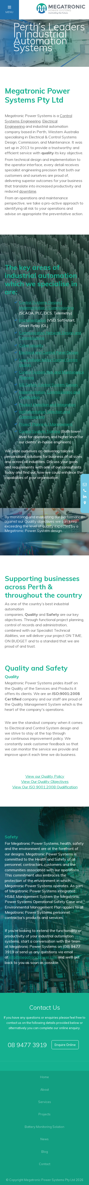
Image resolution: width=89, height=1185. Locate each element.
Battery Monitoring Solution (44, 1127)
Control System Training (39, 431)
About (44, 1089)
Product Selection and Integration (47, 404)
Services (44, 1102)
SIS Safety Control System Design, (48, 384)
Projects (44, 1114)
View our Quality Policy (44, 776)
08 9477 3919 (27, 1044)
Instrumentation (32, 320)
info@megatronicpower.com (33, 957)
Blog (44, 1151)
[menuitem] (44, 1077)
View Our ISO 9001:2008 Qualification (45, 787)
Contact (44, 1164)
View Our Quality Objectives (45, 781)
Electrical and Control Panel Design (48, 352)
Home (44, 1077)
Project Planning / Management (46, 424)
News (44, 1139)
